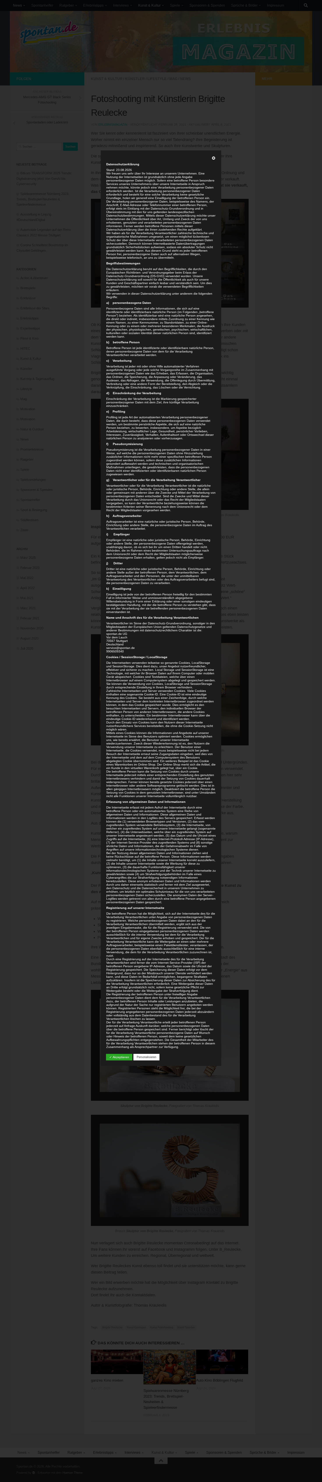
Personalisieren (146, 1057)
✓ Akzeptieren (119, 1057)
